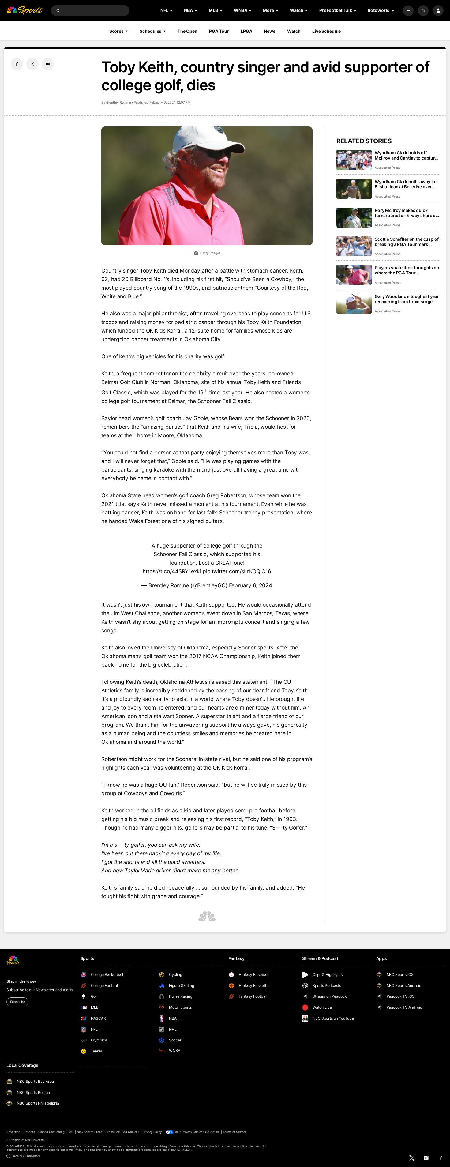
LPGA (246, 31)
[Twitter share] (32, 64)
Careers (29, 1132)
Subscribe (17, 1002)
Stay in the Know (21, 981)
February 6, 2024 (250, 585)
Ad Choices (131, 1132)
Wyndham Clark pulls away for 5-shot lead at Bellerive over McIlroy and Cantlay (406, 184)
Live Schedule (326, 31)
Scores (116, 31)
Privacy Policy (152, 1132)
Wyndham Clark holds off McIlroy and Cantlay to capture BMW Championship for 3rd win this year (406, 155)
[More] (408, 10)
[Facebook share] (17, 64)
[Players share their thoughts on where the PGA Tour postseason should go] (354, 275)
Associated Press (387, 168)
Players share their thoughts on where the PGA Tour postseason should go (407, 270)
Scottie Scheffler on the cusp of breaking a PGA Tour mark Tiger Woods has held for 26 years (407, 241)
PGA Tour (219, 31)
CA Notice (212, 1132)
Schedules (150, 31)
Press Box (113, 1132)
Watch (293, 31)
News (270, 31)
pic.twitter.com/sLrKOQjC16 (237, 571)
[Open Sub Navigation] (172, 10)
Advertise (13, 1132)
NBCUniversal (34, 1140)
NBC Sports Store (90, 1132)
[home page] (24, 11)
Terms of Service (235, 1132)
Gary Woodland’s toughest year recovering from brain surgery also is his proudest (407, 299)
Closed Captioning (51, 1132)
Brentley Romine (118, 102)
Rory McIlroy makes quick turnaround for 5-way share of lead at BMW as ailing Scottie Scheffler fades (406, 213)
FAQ (70, 1132)
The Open (187, 31)
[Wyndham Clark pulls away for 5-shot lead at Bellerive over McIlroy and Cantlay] (354, 189)
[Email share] (48, 64)
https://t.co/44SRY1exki (172, 571)
